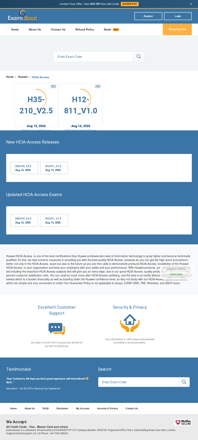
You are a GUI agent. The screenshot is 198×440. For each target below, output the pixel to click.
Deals (111, 29)
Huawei (23, 77)
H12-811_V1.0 (53, 168)
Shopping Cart (177, 29)
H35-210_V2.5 (23, 168)
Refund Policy (84, 29)
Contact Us (58, 29)
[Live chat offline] (176, 272)
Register (148, 16)
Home (15, 29)
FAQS (46, 408)
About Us (35, 29)
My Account (82, 408)
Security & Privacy (107, 408)
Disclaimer (62, 408)
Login (178, 16)
